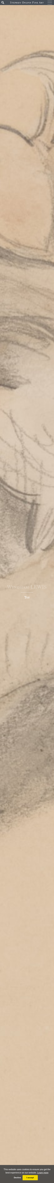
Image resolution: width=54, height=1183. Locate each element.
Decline (17, 1177)
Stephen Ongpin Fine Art (27, 2)
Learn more (42, 1173)
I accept (30, 1177)
